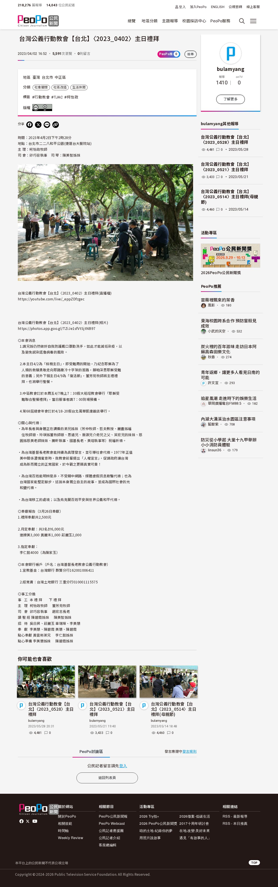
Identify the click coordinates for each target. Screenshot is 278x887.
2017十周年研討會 (194, 823)
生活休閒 (79, 87)
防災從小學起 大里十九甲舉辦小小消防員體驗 (228, 442)
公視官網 (235, 7)
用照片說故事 (150, 837)
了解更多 (230, 99)
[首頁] (38, 21)
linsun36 (214, 450)
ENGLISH (218, 7)
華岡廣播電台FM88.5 (224, 403)
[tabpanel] (107, 765)
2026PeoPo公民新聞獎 (221, 272)
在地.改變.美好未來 (194, 830)
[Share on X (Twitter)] (38, 124)
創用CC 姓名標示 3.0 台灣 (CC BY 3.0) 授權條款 (43, 107)
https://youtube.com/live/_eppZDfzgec (51, 298)
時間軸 (63, 830)
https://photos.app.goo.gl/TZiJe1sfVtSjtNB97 (56, 328)
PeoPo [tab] (91, 751)
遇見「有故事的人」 (195, 837)
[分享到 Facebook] (29, 124)
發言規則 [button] (189, 752)
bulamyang (36, 721)
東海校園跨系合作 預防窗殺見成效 (228, 323)
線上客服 (253, 7)
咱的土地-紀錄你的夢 (156, 830)
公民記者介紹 (109, 837)
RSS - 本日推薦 (235, 823)
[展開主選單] (253, 21)
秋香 (211, 357)
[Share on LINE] (47, 124)
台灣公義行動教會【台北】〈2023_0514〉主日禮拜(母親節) (173, 709)
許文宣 (213, 383)
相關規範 (65, 823)
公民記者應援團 (111, 830)
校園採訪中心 (194, 21)
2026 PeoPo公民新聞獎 (158, 823)
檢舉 (190, 54)
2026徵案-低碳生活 (194, 816)
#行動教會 (41, 97)
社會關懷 (41, 87)
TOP (254, 863)
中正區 (60, 77)
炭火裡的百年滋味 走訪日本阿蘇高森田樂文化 (228, 348)
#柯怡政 (71, 97)
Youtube (35, 821)
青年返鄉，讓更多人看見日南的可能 (230, 374)
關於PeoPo (67, 816)
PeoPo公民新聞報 (113, 816)
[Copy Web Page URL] (55, 124)
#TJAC (57, 97)
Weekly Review (70, 837)
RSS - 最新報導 (235, 816)
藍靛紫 (213, 424)
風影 (211, 305)
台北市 (47, 77)
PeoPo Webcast (112, 823)
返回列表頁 (107, 778)
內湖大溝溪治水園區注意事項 (228, 419)
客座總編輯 (108, 844)
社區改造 (60, 87)
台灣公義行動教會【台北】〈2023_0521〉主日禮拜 (112, 709)
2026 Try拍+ (149, 816)
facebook (21, 821)
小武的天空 (217, 331)
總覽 (132, 21)
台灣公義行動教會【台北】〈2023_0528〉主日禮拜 (51, 709)
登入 (182, 6)
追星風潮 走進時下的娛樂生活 (228, 398)
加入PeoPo (198, 7)
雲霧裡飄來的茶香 (218, 300)
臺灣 (36, 77)
